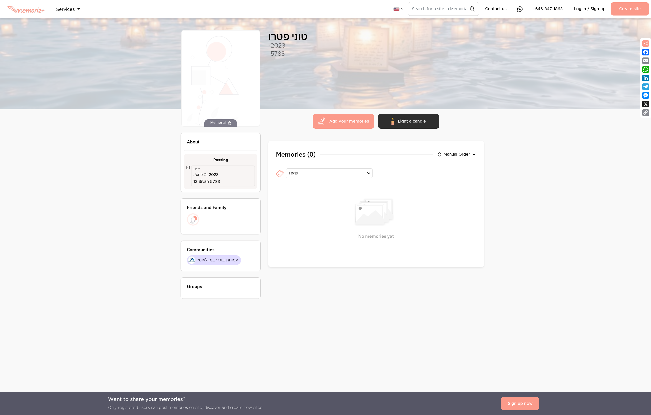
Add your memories (349, 121)
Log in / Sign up (589, 9)
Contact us (496, 9)
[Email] (645, 60)
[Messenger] (645, 95)
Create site (630, 9)
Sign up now (520, 404)
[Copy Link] (645, 112)
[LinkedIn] (645, 78)
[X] (645, 104)
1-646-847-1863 (547, 9)
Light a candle (412, 121)
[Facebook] (645, 52)
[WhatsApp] (645, 69)
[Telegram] (645, 86)
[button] (68, 6)
